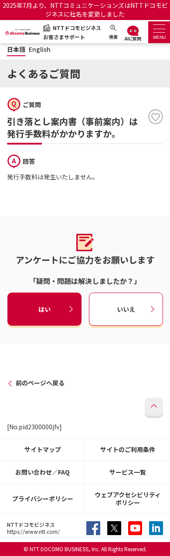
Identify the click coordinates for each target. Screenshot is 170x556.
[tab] (159, 32)
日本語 (16, 49)
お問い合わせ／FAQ (42, 472)
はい (44, 309)
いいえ (126, 309)
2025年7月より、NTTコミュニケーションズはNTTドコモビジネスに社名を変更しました (85, 9)
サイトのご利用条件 (127, 449)
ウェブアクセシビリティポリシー (128, 498)
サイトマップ (42, 449)
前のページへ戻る (40, 382)
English (40, 49)
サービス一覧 (127, 472)
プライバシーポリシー (42, 498)
